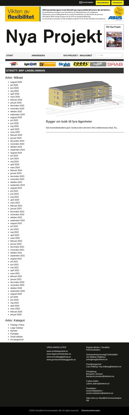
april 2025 (14, 129)
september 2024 (17, 150)
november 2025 (17, 109)
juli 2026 (14, 85)
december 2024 (17, 141)
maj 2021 (14, 267)
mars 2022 (15, 238)
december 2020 (17, 282)
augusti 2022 (16, 223)
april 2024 (14, 164)
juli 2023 (14, 191)
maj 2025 (14, 126)
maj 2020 (14, 303)
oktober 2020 (16, 288)
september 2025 (17, 114)
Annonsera (117, 3)
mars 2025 (15, 132)
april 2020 (14, 306)
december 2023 (17, 176)
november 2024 (17, 144)
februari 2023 (16, 206)
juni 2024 (14, 158)
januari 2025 (16, 138)
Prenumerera (103, 3)
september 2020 (17, 291)
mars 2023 (15, 203)
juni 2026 (14, 88)
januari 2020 (16, 314)
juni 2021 (14, 265)
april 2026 (14, 94)
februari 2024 (16, 170)
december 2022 (17, 212)
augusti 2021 (16, 259)
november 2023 (17, 179)
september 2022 (17, 220)
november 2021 (17, 250)
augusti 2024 (16, 153)
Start (9, 55)
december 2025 (17, 106)
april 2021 (14, 270)
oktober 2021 (16, 253)
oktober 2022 (16, 217)
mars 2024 (15, 167)
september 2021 (17, 256)
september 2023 (17, 185)
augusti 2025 (16, 117)
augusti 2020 (16, 294)
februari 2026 (16, 100)
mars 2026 (15, 97)
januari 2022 (16, 244)
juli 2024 (14, 156)
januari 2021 (16, 279)
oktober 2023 (16, 182)
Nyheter (13, 331)
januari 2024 (16, 173)
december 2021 (17, 247)
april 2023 (14, 200)
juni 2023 (14, 194)
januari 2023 (16, 209)
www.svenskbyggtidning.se (59, 357)
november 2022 (17, 214)
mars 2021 (15, 273)
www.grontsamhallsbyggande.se (61, 360)
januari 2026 (16, 103)
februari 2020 (16, 312)
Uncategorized (16, 340)
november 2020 (17, 285)
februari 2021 (16, 276)
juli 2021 (14, 262)
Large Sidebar (16, 328)
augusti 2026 (16, 82)
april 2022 (14, 235)
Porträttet (14, 334)
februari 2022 (16, 241)
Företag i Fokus (17, 325)
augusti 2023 (16, 188)
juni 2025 (14, 123)
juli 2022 (14, 226)
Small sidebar (16, 337)
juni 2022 (14, 229)
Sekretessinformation (90, 410)
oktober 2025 (16, 111)
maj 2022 (14, 232)
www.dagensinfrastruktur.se (59, 354)
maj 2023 (14, 197)
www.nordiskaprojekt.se (57, 351)
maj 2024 (14, 162)
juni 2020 (14, 300)
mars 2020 (15, 309)
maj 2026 (14, 91)
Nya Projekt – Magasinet (77, 55)
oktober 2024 (16, 147)
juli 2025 (14, 120)
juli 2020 (14, 297)
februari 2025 (16, 135)
